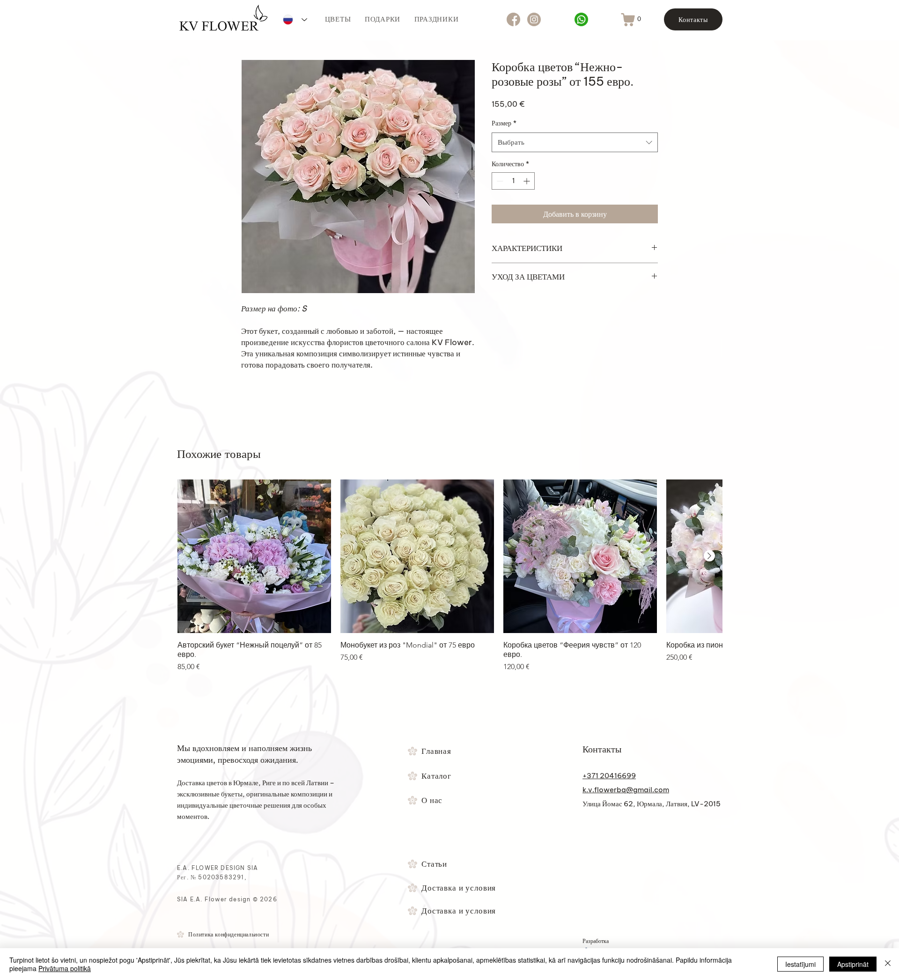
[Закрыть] (887, 964)
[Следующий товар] (709, 555)
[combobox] (575, 142)
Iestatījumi (800, 964)
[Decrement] (499, 181)
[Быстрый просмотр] (254, 556)
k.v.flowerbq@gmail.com (625, 789)
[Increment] (527, 181)
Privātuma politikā (64, 968)
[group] (449, 576)
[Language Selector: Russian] (295, 19)
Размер (504, 123)
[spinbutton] (513, 181)
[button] (639, 19)
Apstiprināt (853, 964)
